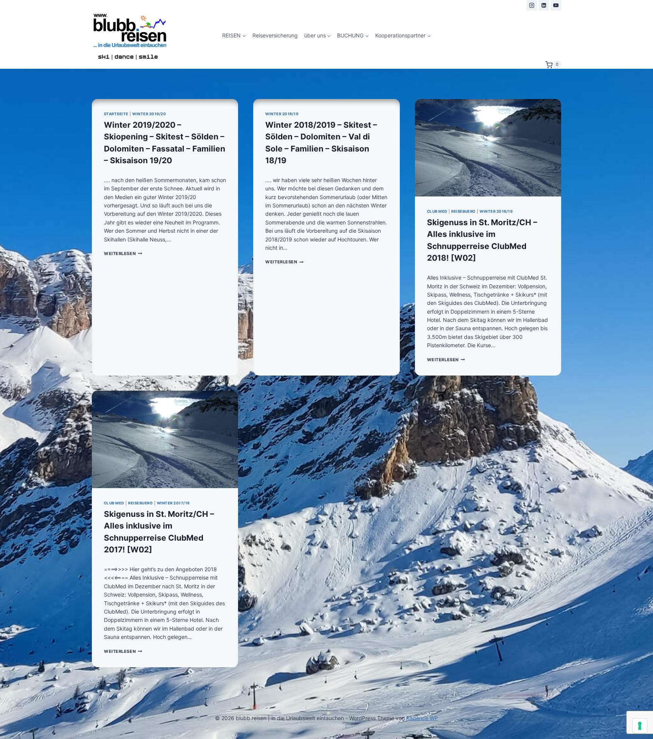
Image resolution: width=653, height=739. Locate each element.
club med (437, 211)
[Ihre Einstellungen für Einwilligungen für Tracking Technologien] (640, 726)
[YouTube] (556, 5)
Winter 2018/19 (281, 114)
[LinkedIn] (543, 5)
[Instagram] (531, 5)
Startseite (116, 114)
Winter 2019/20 (149, 114)
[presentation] (488, 147)
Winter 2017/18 (173, 503)
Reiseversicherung (275, 35)
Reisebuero (463, 211)
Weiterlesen (123, 253)
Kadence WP (422, 718)
